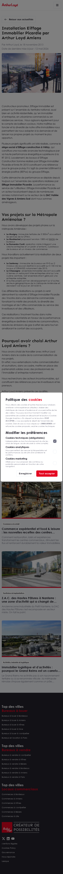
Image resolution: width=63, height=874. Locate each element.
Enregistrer (25, 473)
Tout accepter (47, 473)
